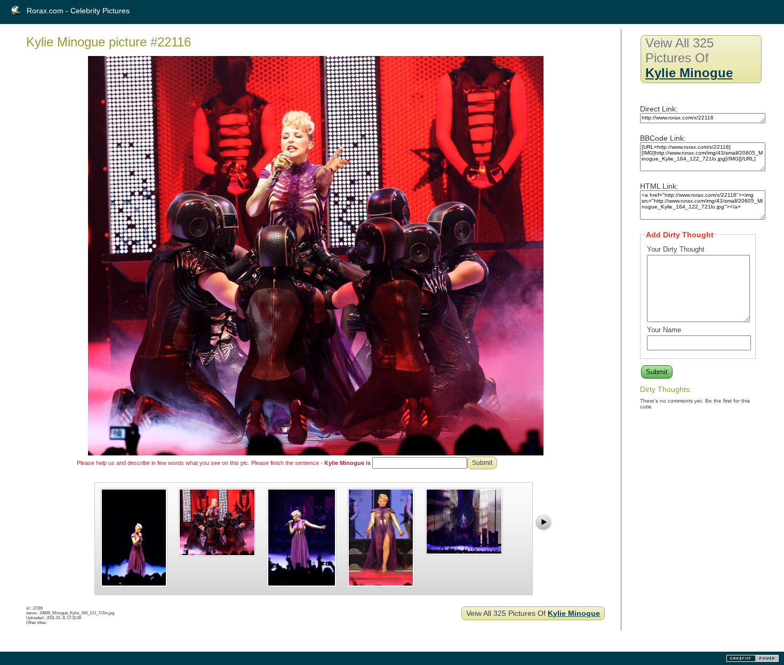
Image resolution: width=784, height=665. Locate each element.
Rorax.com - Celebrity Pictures (78, 10)
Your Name (664, 330)
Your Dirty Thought (676, 249)
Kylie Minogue (574, 613)
